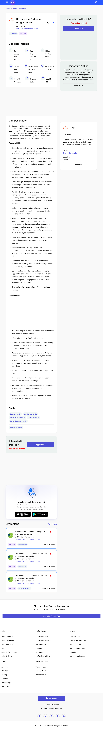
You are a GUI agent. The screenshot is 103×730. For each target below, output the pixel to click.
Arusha (14, 33)
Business (22, 9)
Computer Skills (33, 417)
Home (8, 9)
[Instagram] (39, 716)
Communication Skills (17, 417)
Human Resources (31, 28)
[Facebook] (58, 716)
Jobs (15, 9)
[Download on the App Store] (23, 514)
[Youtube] (64, 716)
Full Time (23, 33)
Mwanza (23, 566)
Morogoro (23, 544)
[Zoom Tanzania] (12, 2)
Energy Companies (70, 153)
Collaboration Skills (30, 414)
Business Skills (15, 414)
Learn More (78, 86)
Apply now (40, 445)
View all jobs (52, 524)
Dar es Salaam (25, 588)
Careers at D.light (16, 428)
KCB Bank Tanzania (24, 537)
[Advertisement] (31, 101)
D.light (21, 26)
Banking (18, 539)
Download (53, 698)
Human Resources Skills (18, 421)
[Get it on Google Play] (40, 514)
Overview (67, 134)
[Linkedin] (51, 716)
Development (35, 539)
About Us (78, 165)
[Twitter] (45, 716)
